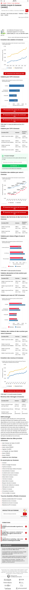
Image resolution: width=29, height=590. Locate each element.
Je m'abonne (13, 165)
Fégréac (6, 14)
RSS (14, 572)
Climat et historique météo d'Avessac (12, 468)
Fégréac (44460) (6, 449)
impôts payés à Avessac (15, 394)
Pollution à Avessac (7, 489)
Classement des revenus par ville (15, 391)
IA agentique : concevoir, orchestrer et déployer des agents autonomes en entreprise (12, 532)
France (9, 3)
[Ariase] (7, 588)
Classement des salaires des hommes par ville (15, 213)
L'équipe (12, 569)
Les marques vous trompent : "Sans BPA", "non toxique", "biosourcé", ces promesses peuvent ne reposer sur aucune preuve (13, 561)
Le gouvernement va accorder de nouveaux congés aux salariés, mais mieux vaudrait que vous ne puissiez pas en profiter (14, 553)
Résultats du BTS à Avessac (9, 504)
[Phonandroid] (21, 588)
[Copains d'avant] (7, 585)
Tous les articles (9, 572)
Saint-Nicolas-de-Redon (12, 13)
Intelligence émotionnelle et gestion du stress (12, 526)
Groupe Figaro (9, 573)
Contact (26, 569)
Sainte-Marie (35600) (7, 447)
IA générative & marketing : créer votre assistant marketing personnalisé (12, 539)
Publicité (22, 569)
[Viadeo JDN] (21, 585)
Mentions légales (24, 572)
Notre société (16, 569)
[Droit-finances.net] (21, 583)
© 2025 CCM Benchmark (18, 573)
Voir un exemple (24, 516)
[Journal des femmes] (7, 580)
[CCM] (21, 580)
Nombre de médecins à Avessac (10, 485)
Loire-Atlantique (15, 3)
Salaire (4, 3)
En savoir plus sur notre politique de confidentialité (11, 168)
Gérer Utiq (3, 572)
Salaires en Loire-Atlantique (9, 457)
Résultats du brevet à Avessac (10, 502)
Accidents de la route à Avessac (10, 472)
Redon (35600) (6, 453)
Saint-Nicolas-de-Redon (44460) (11, 443)
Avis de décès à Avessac (8, 470)
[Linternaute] (7, 582)
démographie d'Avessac (14, 270)
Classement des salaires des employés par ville (15, 120)
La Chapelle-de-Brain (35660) (10, 451)
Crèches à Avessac (7, 478)
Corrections (18, 572)
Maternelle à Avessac (7, 476)
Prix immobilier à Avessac (8, 493)
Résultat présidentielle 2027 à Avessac (12, 498)
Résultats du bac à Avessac (9, 500)
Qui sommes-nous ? (5, 569)
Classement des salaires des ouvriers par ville (15, 115)
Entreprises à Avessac (8, 491)
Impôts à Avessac (6, 466)
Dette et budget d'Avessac (9, 464)
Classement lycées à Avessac (10, 474)
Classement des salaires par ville (15, 73)
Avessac (4, 462)
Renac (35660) (6, 455)
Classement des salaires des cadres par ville (15, 110)
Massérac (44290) (7, 445)
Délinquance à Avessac (8, 487)
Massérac (21, 13)
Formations (6, 522)
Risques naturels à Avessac (9, 483)
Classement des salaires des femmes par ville (15, 208)
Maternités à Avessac (7, 481)
